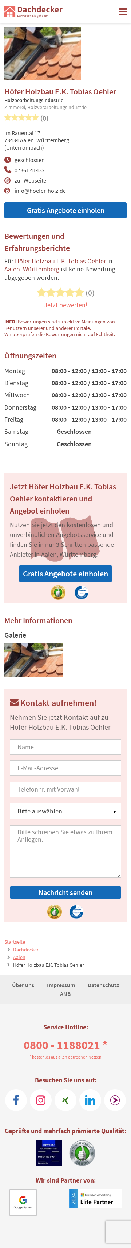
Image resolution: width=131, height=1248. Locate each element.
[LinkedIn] (90, 1100)
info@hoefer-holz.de (40, 190)
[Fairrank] (115, 1100)
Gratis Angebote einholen (65, 210)
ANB (65, 993)
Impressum (61, 985)
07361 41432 (30, 170)
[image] (33, 660)
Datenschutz (103, 985)
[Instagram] (41, 1100)
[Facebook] (16, 1100)
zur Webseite (30, 180)
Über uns (23, 985)
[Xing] (65, 1100)
